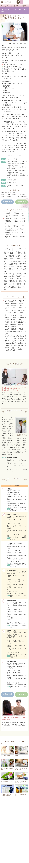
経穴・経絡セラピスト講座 (7, 781)
